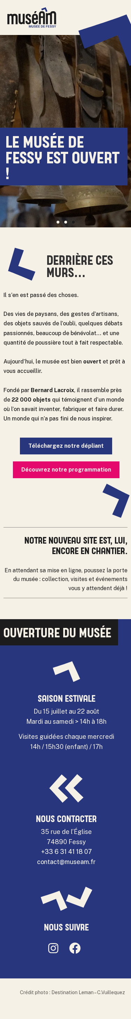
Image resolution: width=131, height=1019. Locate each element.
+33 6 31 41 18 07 (66, 851)
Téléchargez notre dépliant (66, 446)
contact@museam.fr (66, 861)
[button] (58, 222)
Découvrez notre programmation (66, 469)
